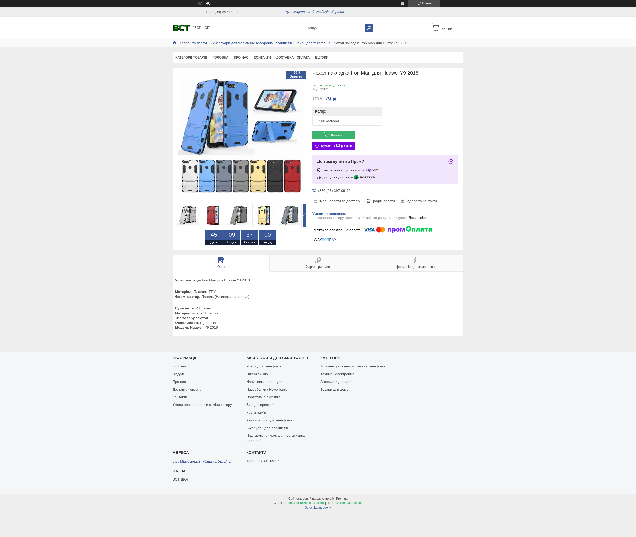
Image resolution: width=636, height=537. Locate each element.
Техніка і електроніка (337, 374)
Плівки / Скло (257, 374)
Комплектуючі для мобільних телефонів (352, 366)
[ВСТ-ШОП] (181, 28)
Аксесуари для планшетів (267, 428)
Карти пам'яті (257, 412)
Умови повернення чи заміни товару (202, 405)
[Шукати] (369, 28)
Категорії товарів (191, 57)
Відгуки (321, 57)
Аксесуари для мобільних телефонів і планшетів (252, 43)
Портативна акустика (263, 397)
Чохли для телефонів (312, 43)
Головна (220, 57)
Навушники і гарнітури (264, 382)
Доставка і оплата (293, 57)
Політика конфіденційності (346, 503)
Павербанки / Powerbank (266, 389)
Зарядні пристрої (260, 405)
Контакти (262, 57)
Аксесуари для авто (336, 382)
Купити (336, 135)
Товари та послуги (194, 43)
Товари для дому (334, 389)
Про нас (241, 57)
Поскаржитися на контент (306, 503)
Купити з (328, 146)
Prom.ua (342, 498)
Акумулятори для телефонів (269, 420)
